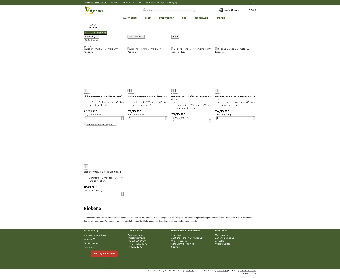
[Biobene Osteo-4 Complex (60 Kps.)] (104, 68)
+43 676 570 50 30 (99, 2)
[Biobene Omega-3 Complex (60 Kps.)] (235, 68)
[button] (251, 10)
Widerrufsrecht (179, 241)
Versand (190, 270)
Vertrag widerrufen (104, 253)
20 (87, 40)
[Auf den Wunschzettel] (87, 90)
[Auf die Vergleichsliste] (85, 90)
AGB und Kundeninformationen (187, 238)
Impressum (177, 235)
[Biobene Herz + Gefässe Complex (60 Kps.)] (191, 68)
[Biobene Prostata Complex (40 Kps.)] (148, 68)
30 (90, 40)
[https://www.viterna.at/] (115, 18)
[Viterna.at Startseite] (97, 10)
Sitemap (175, 247)
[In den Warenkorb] (122, 118)
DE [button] (253, 2)
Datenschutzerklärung (182, 244)
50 (97, 40)
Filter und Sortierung (95, 32)
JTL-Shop (222, 270)
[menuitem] (115, 18)
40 (93, 40)
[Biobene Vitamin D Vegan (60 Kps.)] (104, 143)
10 (85, 40)
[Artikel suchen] (194, 10)
